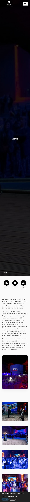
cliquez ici (16, 496)
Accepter (5, 499)
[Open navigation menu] (25, 4)
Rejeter (12, 499)
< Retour (4, 273)
